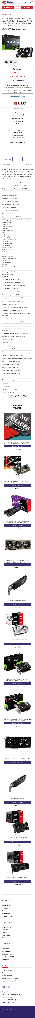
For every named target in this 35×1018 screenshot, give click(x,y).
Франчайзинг (6, 935)
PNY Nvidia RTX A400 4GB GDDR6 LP (17, 600)
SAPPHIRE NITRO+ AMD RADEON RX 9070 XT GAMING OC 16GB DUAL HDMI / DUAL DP (17, 561)
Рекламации (5, 938)
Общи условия (6, 927)
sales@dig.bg (10, 1002)
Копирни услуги (6, 973)
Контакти (5, 930)
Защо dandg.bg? (7, 164)
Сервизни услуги (7, 970)
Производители (7, 916)
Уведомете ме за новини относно (17, 89)
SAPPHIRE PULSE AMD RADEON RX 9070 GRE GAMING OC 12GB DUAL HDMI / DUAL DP (17, 521)
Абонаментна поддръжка (10, 978)
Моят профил (6, 949)
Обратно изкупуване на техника (17, 96)
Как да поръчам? (7, 954)
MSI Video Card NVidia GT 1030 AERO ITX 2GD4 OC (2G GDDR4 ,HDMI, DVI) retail (17, 719)
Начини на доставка (8, 957)
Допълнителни (28, 164)
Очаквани (5, 911)
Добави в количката (17, 446)
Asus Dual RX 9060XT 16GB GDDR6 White (17, 640)
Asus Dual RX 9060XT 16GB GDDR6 (17, 838)
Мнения (28, 159)
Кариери (4, 932)
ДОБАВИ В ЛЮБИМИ (17, 80)
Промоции (5, 908)
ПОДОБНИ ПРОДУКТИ (17, 406)
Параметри (17, 159)
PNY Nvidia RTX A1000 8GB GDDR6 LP (17, 798)
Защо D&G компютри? (9, 981)
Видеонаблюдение (8, 975)
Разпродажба (6, 913)
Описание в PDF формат (16, 115)
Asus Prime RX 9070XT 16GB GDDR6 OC (17, 877)
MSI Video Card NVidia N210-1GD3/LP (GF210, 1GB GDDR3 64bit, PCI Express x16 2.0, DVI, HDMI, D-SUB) (17, 482)
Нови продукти (6, 905)
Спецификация (6, 159)
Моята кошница (6, 951)
